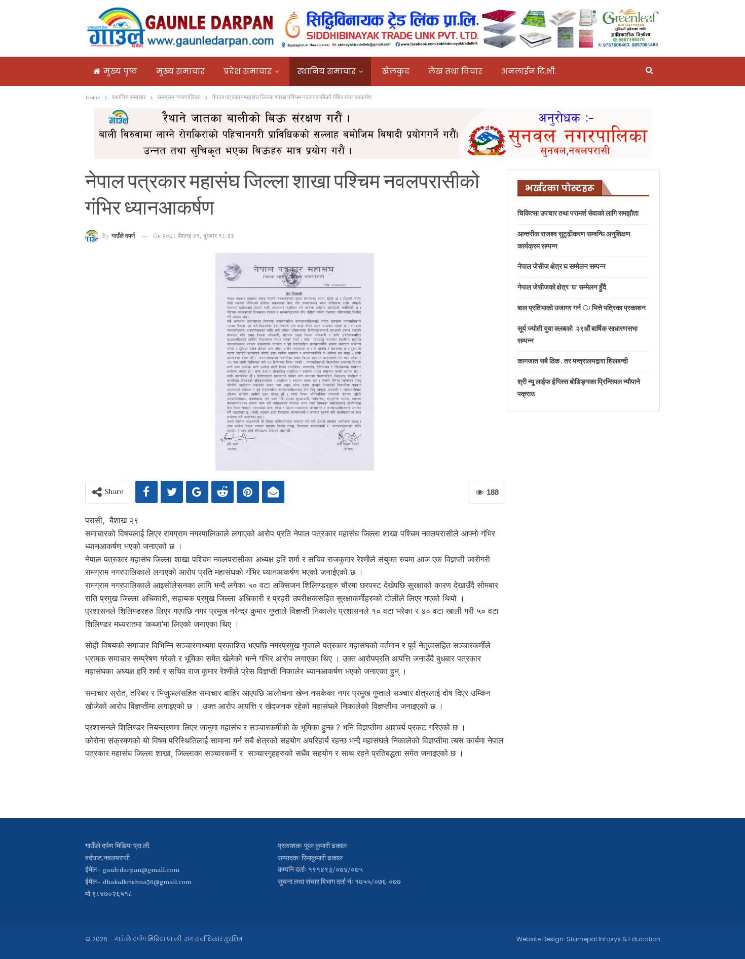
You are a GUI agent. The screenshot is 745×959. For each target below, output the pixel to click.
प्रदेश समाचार (248, 71)
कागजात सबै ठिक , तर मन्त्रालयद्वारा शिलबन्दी (572, 361)
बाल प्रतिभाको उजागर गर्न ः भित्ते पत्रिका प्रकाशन (581, 308)
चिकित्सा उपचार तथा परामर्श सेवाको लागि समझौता (578, 214)
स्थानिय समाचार (326, 71)
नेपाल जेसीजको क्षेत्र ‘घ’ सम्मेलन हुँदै (561, 287)
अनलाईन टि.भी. (528, 71)
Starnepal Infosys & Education (613, 939)
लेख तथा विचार (455, 71)
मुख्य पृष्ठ (120, 71)
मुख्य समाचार (180, 71)
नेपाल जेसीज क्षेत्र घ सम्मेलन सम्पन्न (561, 267)
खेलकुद (395, 71)
